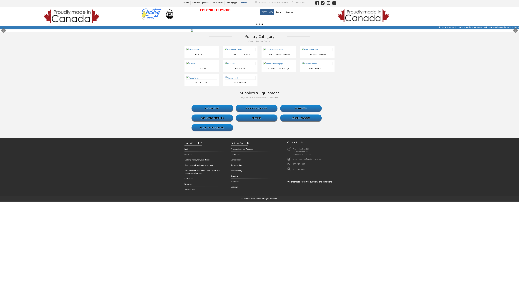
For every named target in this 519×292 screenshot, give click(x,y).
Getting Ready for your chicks (197, 160)
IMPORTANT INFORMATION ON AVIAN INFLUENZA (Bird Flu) (202, 171)
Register (289, 12)
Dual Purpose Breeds (279, 54)
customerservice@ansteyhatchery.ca (273, 2)
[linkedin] (334, 2)
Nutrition (188, 154)
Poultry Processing (212, 127)
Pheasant (240, 68)
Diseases (188, 184)
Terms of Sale (236, 165)
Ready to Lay (201, 83)
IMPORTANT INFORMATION (214, 10)
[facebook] (317, 2)
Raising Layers (190, 189)
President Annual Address (242, 149)
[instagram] (329, 2)
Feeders (256, 118)
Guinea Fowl (240, 83)
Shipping (234, 176)
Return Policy (236, 170)
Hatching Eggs (231, 3)
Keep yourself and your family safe (198, 165)
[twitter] (323, 2)
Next (515, 30)
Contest (243, 3)
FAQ (186, 149)
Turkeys (202, 68)
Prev (3, 30)
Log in (278, 12)
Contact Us (235, 154)
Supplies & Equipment (200, 3)
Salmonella (188, 178)
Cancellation (236, 160)
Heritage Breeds (317, 54)
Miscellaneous (301, 118)
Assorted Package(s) (279, 68)
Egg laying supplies (212, 118)
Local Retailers (217, 3)
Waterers (301, 108)
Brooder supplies (256, 108)
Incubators (212, 108)
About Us (235, 181)
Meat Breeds (201, 54)
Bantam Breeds (317, 68)
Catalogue (235, 187)
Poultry (186, 3)
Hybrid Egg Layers (240, 54)
